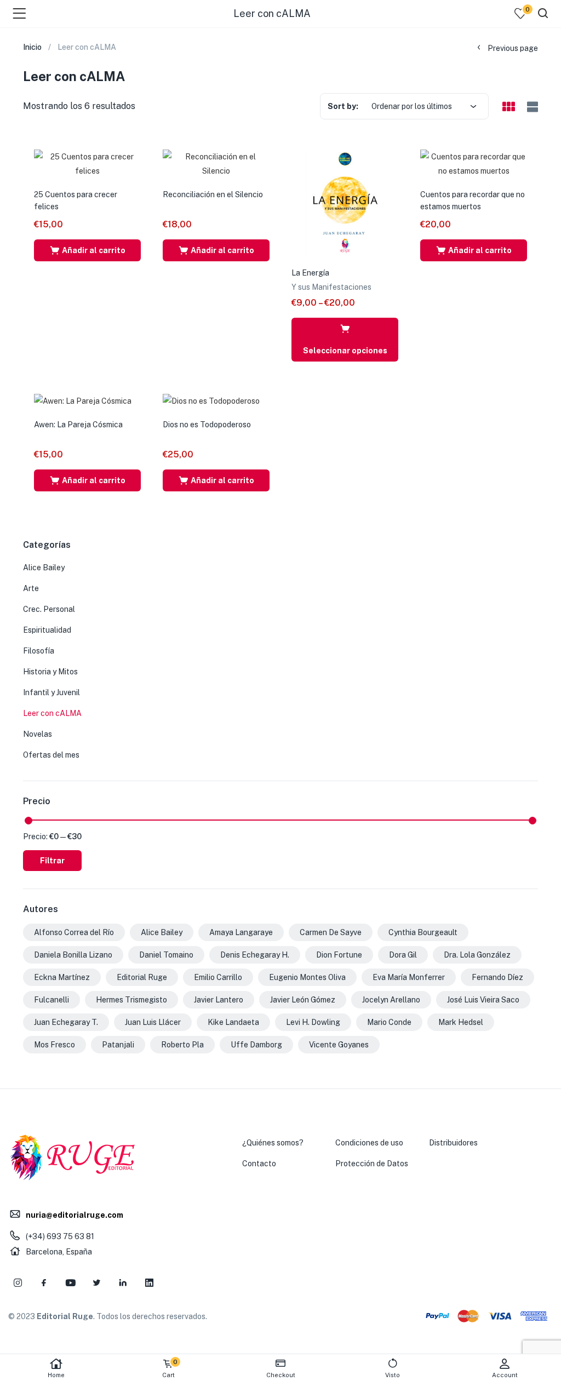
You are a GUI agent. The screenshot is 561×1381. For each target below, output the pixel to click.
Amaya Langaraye (241, 932)
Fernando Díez (497, 977)
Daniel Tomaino (166, 954)
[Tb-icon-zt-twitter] (96, 1283)
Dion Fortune (339, 954)
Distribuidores (453, 1142)
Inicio (32, 47)
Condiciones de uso (369, 1142)
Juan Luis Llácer (153, 1022)
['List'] (531, 107)
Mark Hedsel (460, 1022)
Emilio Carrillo (218, 977)
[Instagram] (17, 1283)
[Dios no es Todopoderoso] (211, 400)
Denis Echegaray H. (254, 954)
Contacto (259, 1163)
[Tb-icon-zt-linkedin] (122, 1283)
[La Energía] (344, 202)
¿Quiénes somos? (273, 1142)
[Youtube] (70, 1283)
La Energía (310, 272)
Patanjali (118, 1044)
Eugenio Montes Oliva (307, 977)
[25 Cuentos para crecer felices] (87, 163)
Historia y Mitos (50, 671)
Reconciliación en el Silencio (213, 194)
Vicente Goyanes (339, 1044)
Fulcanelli (51, 999)
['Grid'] (508, 107)
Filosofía (38, 650)
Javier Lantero (218, 999)
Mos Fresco (54, 1044)
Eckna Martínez (62, 977)
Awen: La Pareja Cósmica (78, 424)
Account (505, 1375)
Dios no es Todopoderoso (207, 424)
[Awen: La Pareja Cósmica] (82, 400)
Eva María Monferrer (409, 977)
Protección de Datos (371, 1163)
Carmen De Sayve (331, 932)
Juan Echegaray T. (66, 1022)
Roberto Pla (182, 1044)
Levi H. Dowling (313, 1022)
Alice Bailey (44, 567)
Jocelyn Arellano (391, 999)
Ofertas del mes (51, 754)
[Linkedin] (149, 1283)
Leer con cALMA (52, 713)
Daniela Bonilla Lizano (73, 954)
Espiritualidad (47, 630)
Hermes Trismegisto (131, 999)
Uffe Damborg (256, 1044)
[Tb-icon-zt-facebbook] (44, 1283)
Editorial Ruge (142, 977)
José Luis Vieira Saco (483, 999)
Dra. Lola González (477, 954)
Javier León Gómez (302, 999)
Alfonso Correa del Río (74, 932)
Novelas (37, 734)
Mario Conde (389, 1022)
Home (56, 1375)
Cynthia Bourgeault (422, 932)
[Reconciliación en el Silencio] (216, 163)
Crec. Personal (49, 609)
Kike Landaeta (233, 1022)
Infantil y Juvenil (51, 692)
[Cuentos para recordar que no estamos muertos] (473, 163)
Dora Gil (403, 954)
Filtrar (52, 860)
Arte (31, 588)
